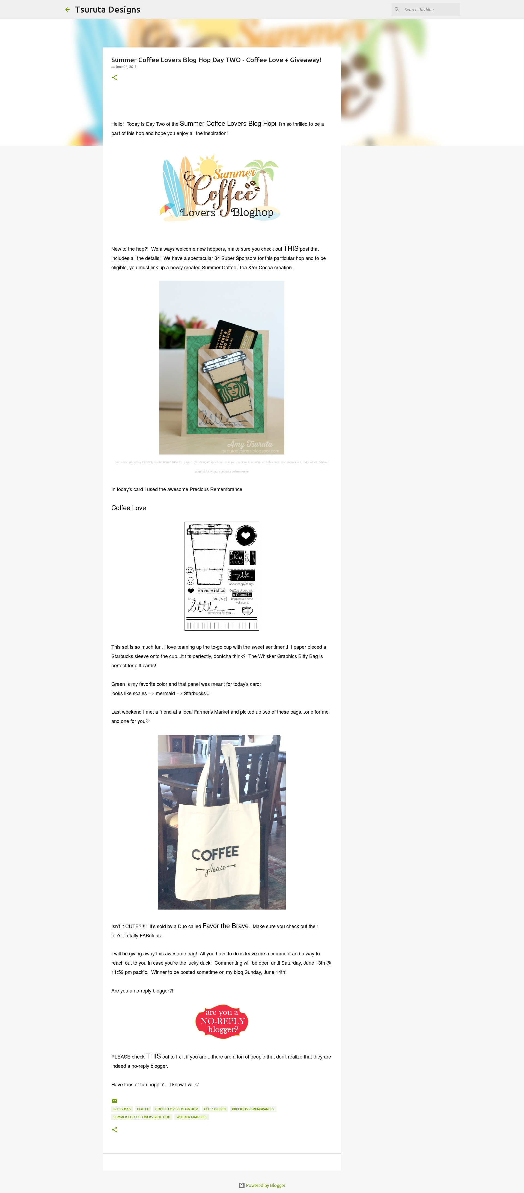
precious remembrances (253, 1109)
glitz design (215, 1109)
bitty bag (122, 1109)
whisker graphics (192, 1117)
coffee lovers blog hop (176, 1109)
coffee (143, 1109)
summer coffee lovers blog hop (142, 1117)
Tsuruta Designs (107, 9)
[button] (114, 78)
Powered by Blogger (265, 1185)
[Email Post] (114, 1103)
